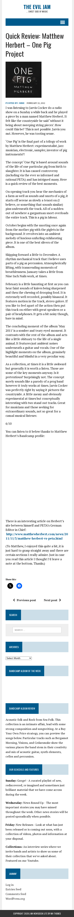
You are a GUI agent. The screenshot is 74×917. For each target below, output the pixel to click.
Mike (21, 103)
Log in (10, 885)
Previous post (26, 600)
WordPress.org (15, 899)
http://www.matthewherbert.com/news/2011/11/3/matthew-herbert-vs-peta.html (37, 536)
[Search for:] (37, 630)
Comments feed (16, 894)
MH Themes (56, 913)
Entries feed (13, 889)
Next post (50, 600)
